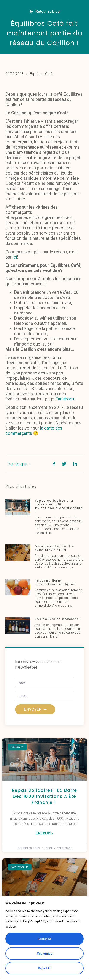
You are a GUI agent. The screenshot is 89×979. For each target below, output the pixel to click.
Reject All (44, 968)
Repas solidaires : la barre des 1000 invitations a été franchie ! (58, 506)
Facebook (65, 398)
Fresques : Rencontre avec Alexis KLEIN (54, 548)
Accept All (45, 939)
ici (15, 257)
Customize (44, 953)
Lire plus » (44, 833)
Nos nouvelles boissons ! (57, 619)
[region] (44, 937)
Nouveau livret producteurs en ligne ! (55, 583)
